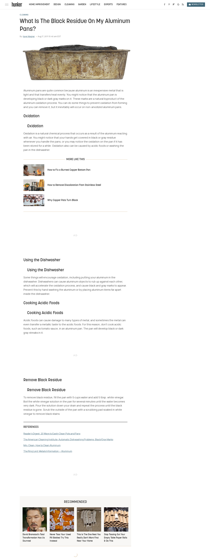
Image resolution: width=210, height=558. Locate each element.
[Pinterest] (169, 4)
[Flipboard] (174, 4)
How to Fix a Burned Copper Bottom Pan (68, 170)
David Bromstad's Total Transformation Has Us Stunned (34, 537)
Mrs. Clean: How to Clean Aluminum (42, 445)
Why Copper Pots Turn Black (62, 200)
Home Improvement (39, 4)
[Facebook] (164, 4)
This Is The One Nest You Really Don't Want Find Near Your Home (89, 537)
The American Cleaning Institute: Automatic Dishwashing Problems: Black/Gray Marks (68, 439)
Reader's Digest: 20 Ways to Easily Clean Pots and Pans (51, 434)
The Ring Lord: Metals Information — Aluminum (47, 451)
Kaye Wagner (29, 37)
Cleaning (69, 4)
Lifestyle (95, 4)
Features (122, 4)
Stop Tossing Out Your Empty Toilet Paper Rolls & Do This (115, 537)
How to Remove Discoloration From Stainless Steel (74, 185)
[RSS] (183, 4)
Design (57, 4)
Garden (82, 4)
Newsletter (197, 4)
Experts (108, 4)
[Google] (178, 4)
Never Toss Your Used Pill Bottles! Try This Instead (60, 537)
